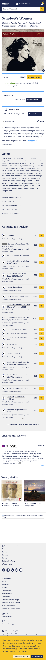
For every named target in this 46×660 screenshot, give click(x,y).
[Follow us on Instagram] (17, 570)
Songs (16, 213)
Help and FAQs (7, 593)
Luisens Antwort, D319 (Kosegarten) (17, 376)
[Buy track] (41, 255)
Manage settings (20, 656)
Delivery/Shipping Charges (10, 600)
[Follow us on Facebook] (4, 570)
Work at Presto (7, 564)
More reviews (7, 144)
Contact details (7, 617)
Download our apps (8, 624)
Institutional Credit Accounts (11, 603)
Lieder (11, 213)
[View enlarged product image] (23, 50)
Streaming (5, 584)
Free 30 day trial (34, 114)
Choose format (32, 100)
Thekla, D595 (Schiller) (15, 398)
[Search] (42, 9)
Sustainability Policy (8, 561)
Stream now (14, 109)
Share (42, 121)
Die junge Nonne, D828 (17, 410)
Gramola (10, 201)
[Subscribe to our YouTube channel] (21, 570)
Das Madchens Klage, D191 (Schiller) (16, 275)
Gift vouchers (6, 590)
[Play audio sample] (3, 235)
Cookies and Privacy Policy (11, 609)
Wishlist (4, 587)
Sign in (4, 581)
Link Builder (6, 597)
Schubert (11, 244)
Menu (6, 4)
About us (5, 549)
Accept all (38, 656)
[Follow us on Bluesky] (13, 570)
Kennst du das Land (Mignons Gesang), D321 (18, 306)
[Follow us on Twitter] (8, 570)
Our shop (5, 555)
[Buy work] (41, 235)
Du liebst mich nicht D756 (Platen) (18, 262)
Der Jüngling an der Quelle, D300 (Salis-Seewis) (18, 363)
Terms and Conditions (9, 606)
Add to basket (35, 77)
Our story (5, 558)
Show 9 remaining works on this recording (24, 424)
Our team (5, 552)
